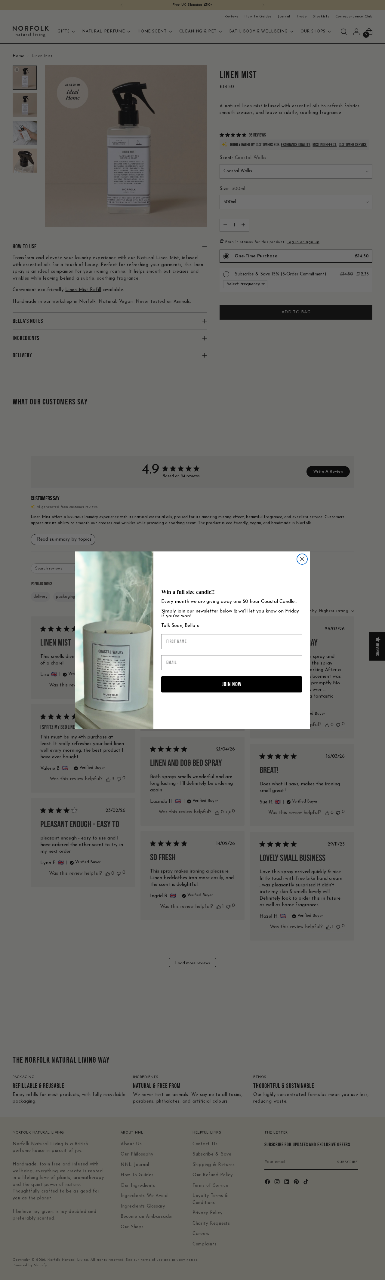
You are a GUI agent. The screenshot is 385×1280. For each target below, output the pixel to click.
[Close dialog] (302, 559)
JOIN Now (232, 684)
